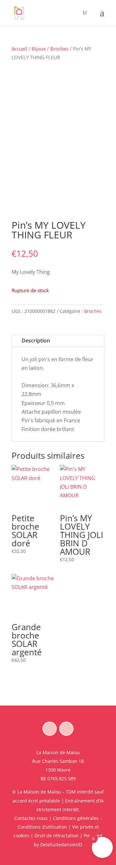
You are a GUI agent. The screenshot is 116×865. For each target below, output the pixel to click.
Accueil (19, 48)
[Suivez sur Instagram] (66, 729)
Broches (59, 48)
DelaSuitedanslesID (61, 844)
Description (36, 340)
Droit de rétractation (56, 835)
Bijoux (39, 48)
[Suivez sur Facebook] (50, 729)
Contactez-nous (31, 818)
